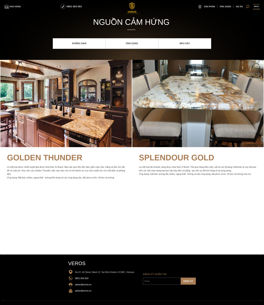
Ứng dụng (225, 6)
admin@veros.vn (83, 284)
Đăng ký (188, 281)
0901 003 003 (81, 278)
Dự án (239, 6)
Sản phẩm (209, 6)
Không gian (79, 43)
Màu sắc (185, 43)
